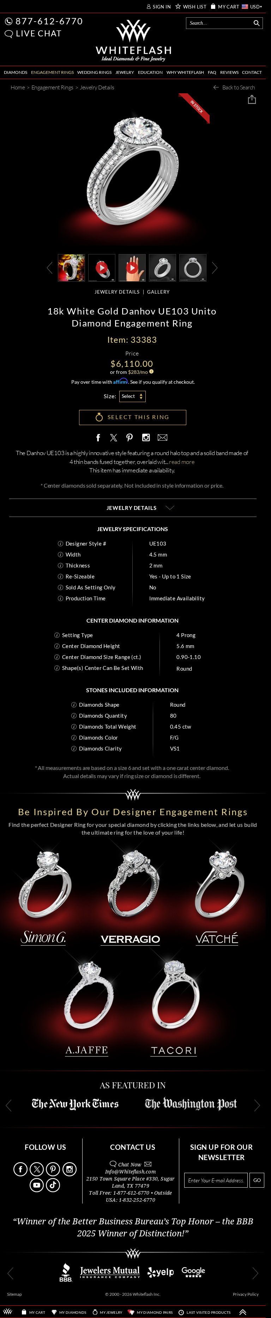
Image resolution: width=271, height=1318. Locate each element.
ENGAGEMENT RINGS (52, 72)
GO (257, 1180)
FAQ (212, 72)
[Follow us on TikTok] (53, 1190)
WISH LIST (195, 7)
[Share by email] (161, 438)
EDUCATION (150, 72)
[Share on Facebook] (99, 438)
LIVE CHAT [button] (39, 33)
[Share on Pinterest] (129, 441)
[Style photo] (71, 267)
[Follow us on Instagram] (70, 1174)
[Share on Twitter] (113, 438)
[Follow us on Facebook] (21, 1174)
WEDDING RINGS (94, 72)
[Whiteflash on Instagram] (145, 438)
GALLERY (158, 292)
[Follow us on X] (37, 1174)
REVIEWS (229, 72)
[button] (9, 34)
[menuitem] (15, 72)
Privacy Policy (246, 1294)
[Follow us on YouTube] (37, 1190)
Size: (110, 396)
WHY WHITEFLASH (185, 72)
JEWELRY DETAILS (117, 292)
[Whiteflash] (133, 41)
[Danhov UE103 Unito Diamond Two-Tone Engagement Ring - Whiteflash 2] (192, 267)
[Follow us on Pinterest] (53, 1174)
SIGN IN (162, 7)
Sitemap (14, 1294)
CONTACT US (132, 1147)
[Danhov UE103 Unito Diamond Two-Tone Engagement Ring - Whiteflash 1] (162, 267)
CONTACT (252, 72)
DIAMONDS (15, 72)
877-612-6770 (49, 21)
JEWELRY (124, 72)
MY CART (228, 7)
